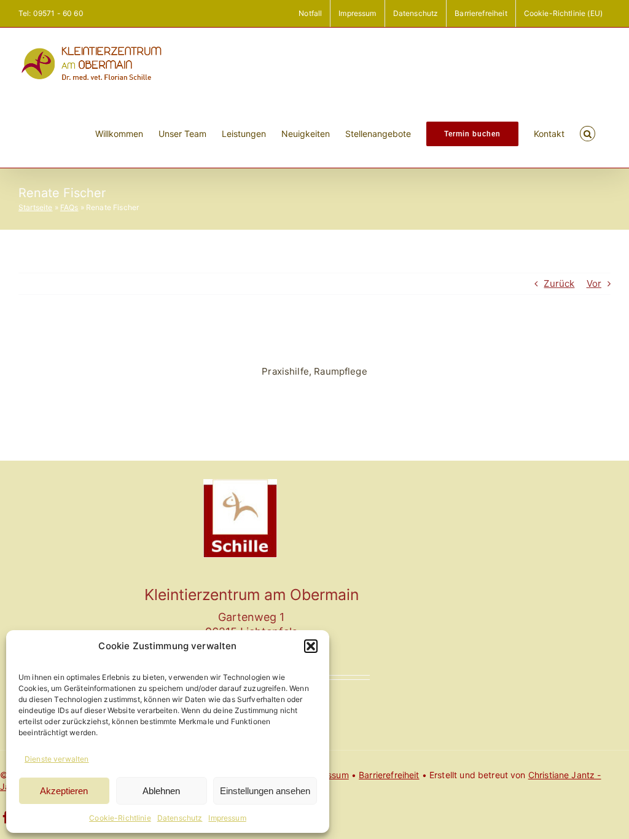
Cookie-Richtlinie (120, 817)
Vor (594, 283)
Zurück (559, 283)
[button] (311, 646)
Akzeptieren (64, 791)
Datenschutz (180, 817)
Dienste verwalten (57, 758)
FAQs (69, 207)
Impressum (227, 817)
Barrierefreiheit (389, 775)
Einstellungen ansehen (265, 791)
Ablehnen (161, 791)
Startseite (35, 207)
